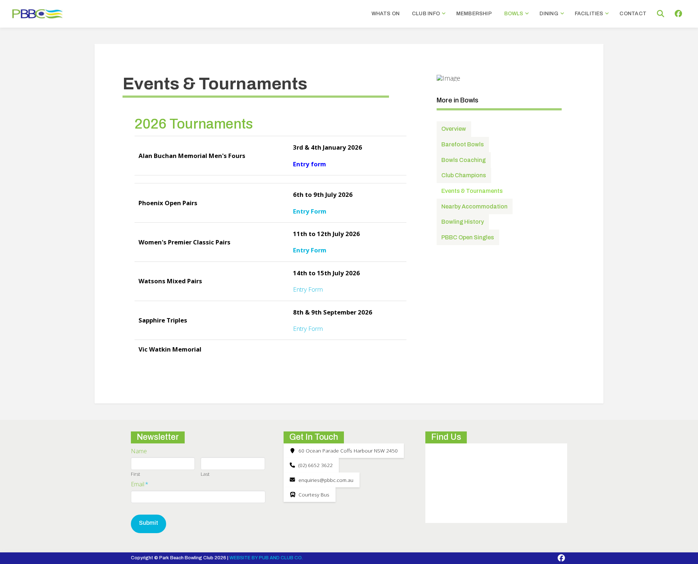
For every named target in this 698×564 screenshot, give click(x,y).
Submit (148, 523)
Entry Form (309, 250)
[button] (661, 14)
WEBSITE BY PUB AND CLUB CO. (266, 557)
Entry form (309, 164)
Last (205, 474)
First (135, 474)
